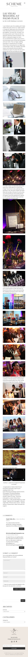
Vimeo (14, 484)
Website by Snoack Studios (16, 654)
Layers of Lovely (13, 49)
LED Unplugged (15, 501)
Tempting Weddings (15, 493)
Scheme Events (20, 491)
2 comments (20, 21)
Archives (5, 609)
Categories (5, 620)
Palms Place (17, 498)
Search (23, 600)
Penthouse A (6, 499)
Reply (21, 528)
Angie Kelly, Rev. (10, 519)
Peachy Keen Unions (15, 502)
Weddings (13, 21)
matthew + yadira (7, 482)
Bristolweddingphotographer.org (15, 533)
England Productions (20, 482)
